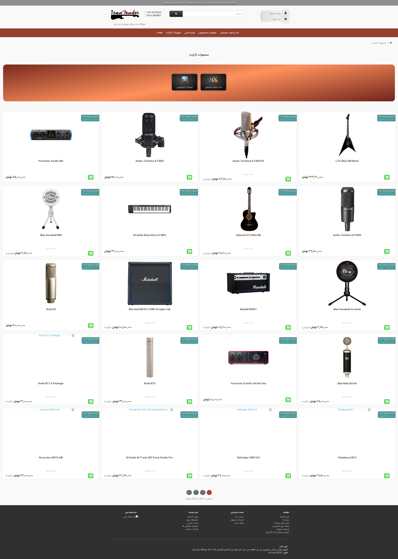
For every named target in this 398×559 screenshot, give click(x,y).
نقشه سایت (239, 523)
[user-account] (285, 13)
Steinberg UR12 (347, 458)
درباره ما (285, 520)
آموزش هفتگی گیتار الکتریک (277, 532)
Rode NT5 (149, 384)
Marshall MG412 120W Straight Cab (150, 309)
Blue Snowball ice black (347, 309)
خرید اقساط (284, 517)
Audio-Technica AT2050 (150, 161)
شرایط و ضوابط (283, 529)
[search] (176, 14)
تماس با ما (239, 517)
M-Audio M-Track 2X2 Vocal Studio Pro (149, 458)
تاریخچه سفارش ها (190, 526)
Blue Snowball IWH (51, 235)
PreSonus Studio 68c (50, 161)
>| (189, 492)
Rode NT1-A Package (50, 384)
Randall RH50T (248, 309)
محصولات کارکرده (379, 43)
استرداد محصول (237, 520)
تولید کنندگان (192, 517)
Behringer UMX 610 (248, 458)
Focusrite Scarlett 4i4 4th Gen (248, 384)
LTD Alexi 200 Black (347, 161)
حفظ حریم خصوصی (281, 526)
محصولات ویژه (192, 520)
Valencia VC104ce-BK (248, 235)
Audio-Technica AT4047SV (248, 161)
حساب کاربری (192, 523)
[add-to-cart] (388, 177)
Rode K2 (51, 309)
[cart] (285, 19)
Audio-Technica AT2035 (347, 235)
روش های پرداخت (281, 523)
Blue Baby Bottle (347, 384)
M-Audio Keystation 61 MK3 (149, 235)
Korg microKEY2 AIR (51, 458)
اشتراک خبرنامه (192, 529)
